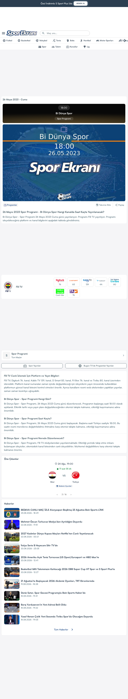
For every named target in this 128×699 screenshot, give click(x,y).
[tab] (7, 41)
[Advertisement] (64, 249)
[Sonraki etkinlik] (70, 494)
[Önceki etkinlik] (57, 494)
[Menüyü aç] (3, 33)
